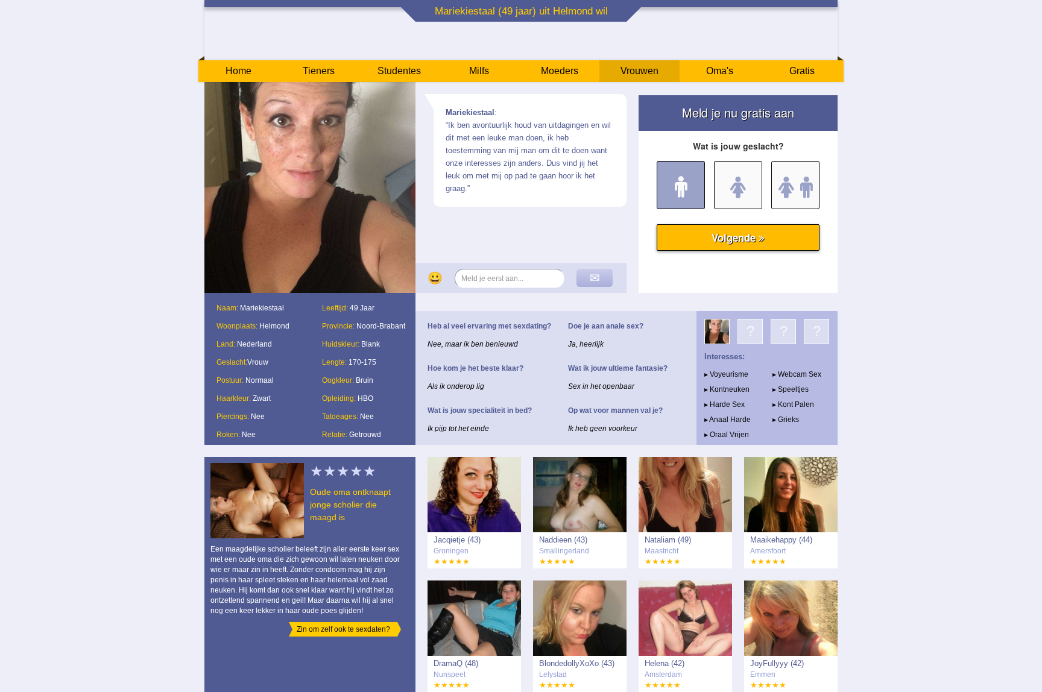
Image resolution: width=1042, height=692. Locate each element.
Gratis (802, 71)
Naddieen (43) (563, 539)
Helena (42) (664, 663)
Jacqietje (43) (457, 539)
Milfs (479, 71)
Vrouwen (639, 71)
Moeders (559, 71)
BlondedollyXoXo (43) (576, 663)
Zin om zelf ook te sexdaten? (343, 629)
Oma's (719, 71)
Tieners (319, 71)
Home (238, 71)
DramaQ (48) (456, 663)
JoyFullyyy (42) (777, 663)
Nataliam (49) (668, 539)
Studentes (399, 71)
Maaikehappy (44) (781, 539)
